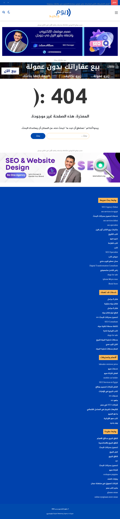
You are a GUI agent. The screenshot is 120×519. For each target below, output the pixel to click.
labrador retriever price (108, 364)
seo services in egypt (109, 211)
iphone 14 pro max (110, 279)
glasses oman (112, 492)
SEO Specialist (112, 252)
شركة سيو (113, 470)
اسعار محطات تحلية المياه (107, 349)
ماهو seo (114, 400)
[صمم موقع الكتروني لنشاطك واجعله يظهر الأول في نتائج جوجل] (60, 168)
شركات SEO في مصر (109, 405)
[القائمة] (116, 14)
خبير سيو (114, 238)
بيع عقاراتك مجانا (60, 60)
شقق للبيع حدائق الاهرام (107, 438)
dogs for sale (113, 275)
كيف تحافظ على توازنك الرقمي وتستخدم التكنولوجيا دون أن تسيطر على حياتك (76, 2)
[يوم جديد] (60, 13)
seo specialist (112, 225)
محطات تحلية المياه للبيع (107, 340)
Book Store (113, 284)
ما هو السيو (113, 414)
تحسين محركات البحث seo (107, 317)
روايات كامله (112, 479)
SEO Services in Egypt (108, 382)
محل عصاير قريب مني (109, 261)
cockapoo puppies (110, 474)
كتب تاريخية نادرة (110, 331)
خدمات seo (113, 396)
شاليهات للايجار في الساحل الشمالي (102, 409)
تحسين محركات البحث (108, 447)
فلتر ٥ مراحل (112, 299)
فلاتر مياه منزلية (111, 303)
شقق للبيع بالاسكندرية (108, 443)
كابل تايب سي (112, 344)
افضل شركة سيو (111, 373)
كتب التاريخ (113, 234)
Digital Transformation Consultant (104, 266)
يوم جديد (114, 423)
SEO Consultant (111, 322)
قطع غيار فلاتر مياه (110, 313)
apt (116, 461)
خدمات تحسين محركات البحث (105, 216)
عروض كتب (113, 256)
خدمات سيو (113, 369)
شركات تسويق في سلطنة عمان (104, 483)
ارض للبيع (114, 452)
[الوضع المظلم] (8, 14)
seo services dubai (110, 220)
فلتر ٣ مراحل (112, 308)
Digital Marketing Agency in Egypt (63, 514)
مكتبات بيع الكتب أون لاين (107, 229)
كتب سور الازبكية (111, 418)
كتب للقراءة (113, 243)
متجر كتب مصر (112, 488)
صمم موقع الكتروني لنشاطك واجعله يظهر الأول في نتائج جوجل (60, 25)
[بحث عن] (3, 14)
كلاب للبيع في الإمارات (108, 391)
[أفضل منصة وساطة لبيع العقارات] (60, 71)
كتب (116, 247)
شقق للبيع (113, 456)
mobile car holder (110, 378)
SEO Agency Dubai (110, 207)
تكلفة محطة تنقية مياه (108, 326)
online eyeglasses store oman (106, 497)
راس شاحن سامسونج (109, 270)
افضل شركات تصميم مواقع (107, 387)
